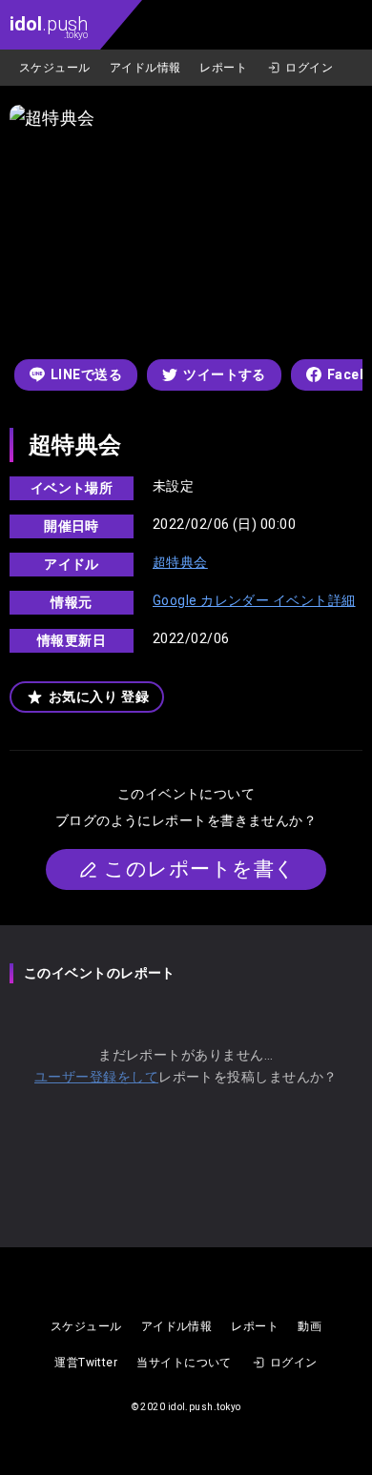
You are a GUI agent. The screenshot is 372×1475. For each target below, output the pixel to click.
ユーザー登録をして (96, 1076)
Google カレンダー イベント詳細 (254, 600)
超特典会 (180, 562)
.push (49, 26)
